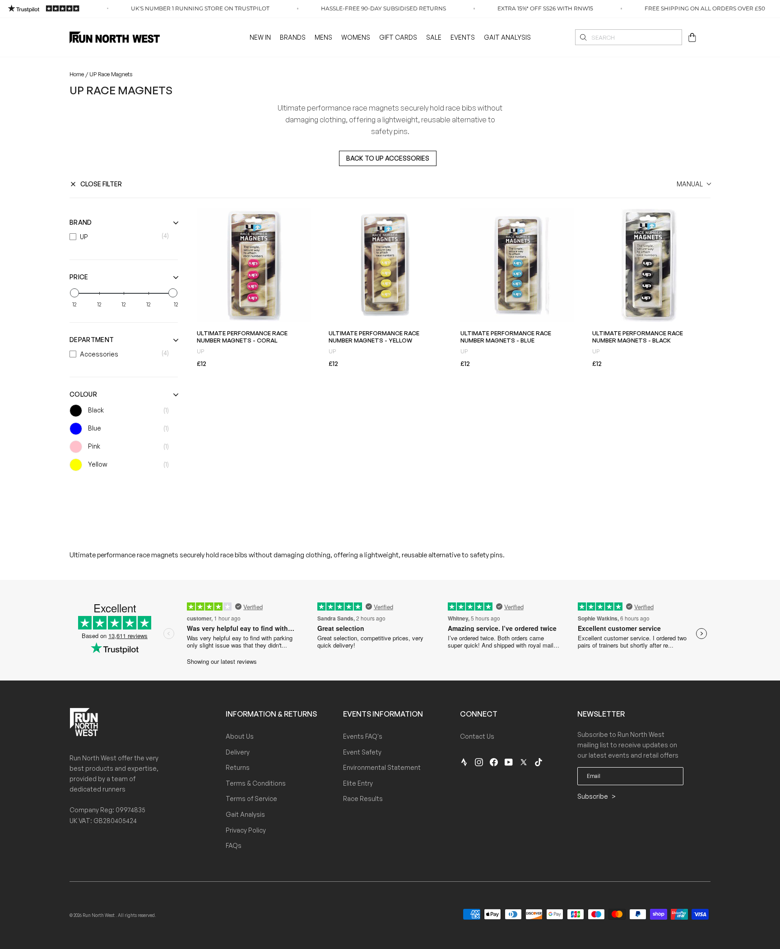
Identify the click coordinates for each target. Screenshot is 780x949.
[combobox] (628, 37)
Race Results (363, 798)
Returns (238, 767)
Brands (293, 37)
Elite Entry (358, 783)
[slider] (74, 292)
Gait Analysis (507, 37)
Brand (81, 222)
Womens (355, 37)
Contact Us (477, 736)
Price (79, 277)
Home (77, 74)
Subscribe (593, 796)
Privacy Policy (246, 830)
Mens (323, 37)
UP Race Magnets (111, 74)
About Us (240, 736)
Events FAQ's (362, 736)
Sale (433, 37)
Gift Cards (398, 37)
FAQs (233, 845)
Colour (83, 394)
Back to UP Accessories (387, 158)
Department (92, 339)
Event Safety (362, 752)
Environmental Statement (382, 767)
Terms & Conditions (256, 783)
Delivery (238, 752)
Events (462, 37)
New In (260, 37)
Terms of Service (251, 798)
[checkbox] (121, 236)
